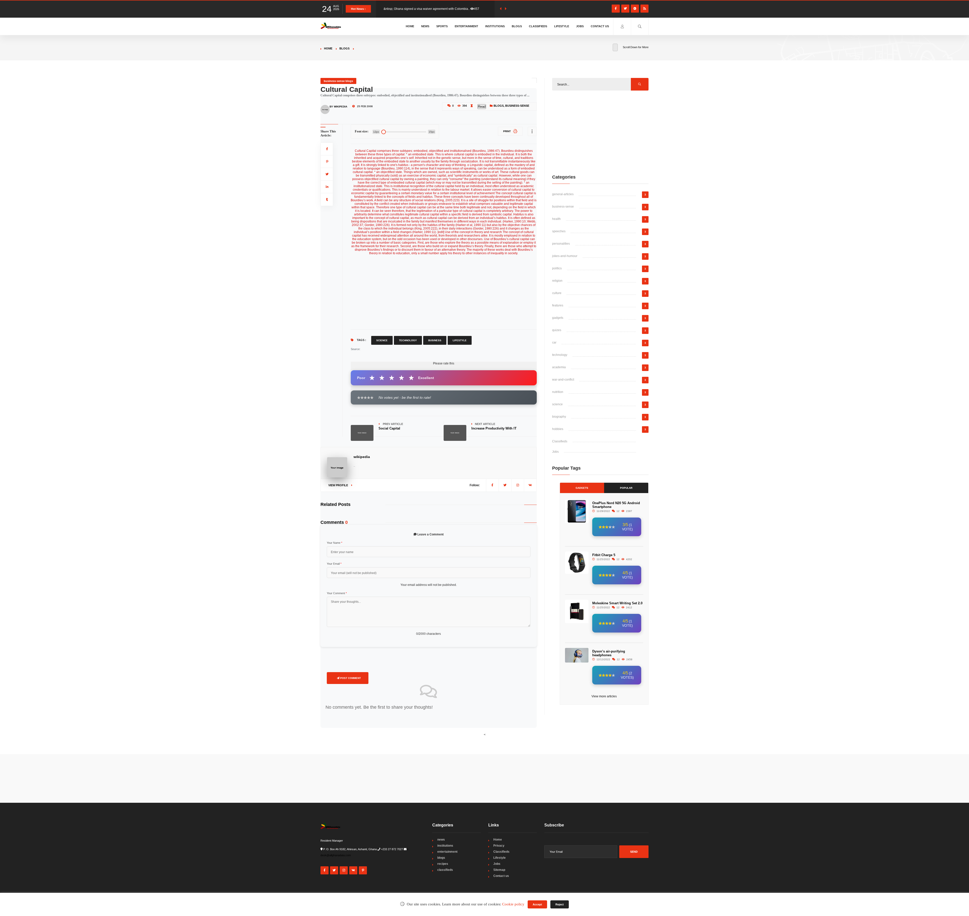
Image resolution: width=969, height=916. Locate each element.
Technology (408, 340)
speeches (559, 231)
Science (382, 340)
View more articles (604, 696)
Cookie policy (513, 904)
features (557, 305)
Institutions (495, 26)
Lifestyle (561, 26)
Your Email (334, 563)
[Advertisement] (444, 290)
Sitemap (499, 870)
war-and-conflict (563, 379)
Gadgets (582, 487)
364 (480, 9)
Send (634, 851)
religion (557, 280)
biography (559, 416)
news (441, 839)
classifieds (445, 870)
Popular (626, 487)
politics (557, 268)
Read (482, 106)
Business (434, 340)
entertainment (447, 851)
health (556, 219)
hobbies (557, 429)
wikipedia (362, 457)
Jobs (580, 26)
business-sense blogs (338, 80)
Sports (442, 26)
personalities (561, 243)
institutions (445, 845)
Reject (559, 904)
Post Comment (350, 678)
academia (559, 367)
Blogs (517, 26)
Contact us (600, 26)
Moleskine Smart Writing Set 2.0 (617, 603)
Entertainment (466, 26)
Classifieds (538, 26)
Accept (537, 904)
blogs (344, 48)
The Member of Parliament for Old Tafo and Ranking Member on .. (428, 9)
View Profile (338, 485)
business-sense (517, 105)
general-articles (563, 194)
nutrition (557, 392)
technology (559, 355)
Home (410, 26)
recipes (442, 864)
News (425, 26)
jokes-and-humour (564, 256)
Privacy (498, 845)
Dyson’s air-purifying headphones (608, 653)
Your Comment (337, 593)
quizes (556, 330)
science (557, 404)
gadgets (557, 318)
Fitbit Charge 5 (603, 555)
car (554, 342)
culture (556, 293)
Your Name (334, 542)
